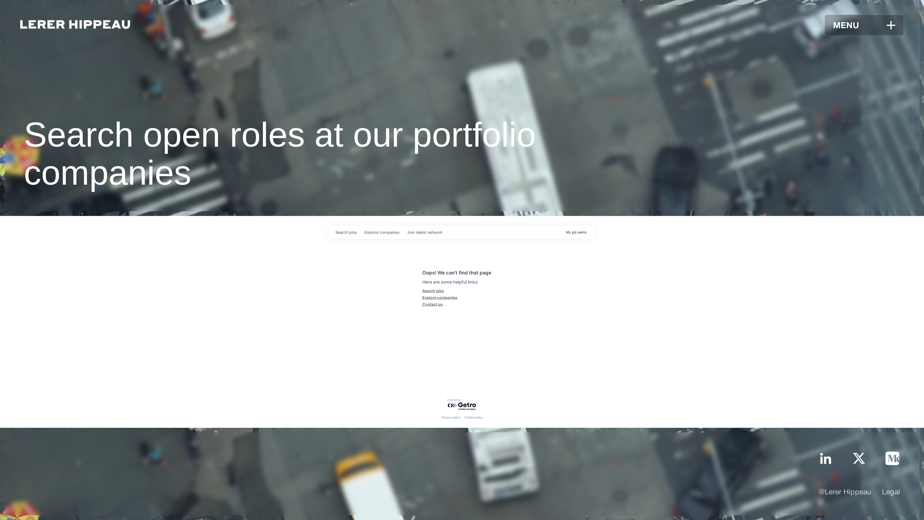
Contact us (432, 304)
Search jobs (433, 290)
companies (382, 232)
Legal (891, 492)
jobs (346, 232)
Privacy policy (451, 417)
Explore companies (439, 297)
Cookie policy (473, 417)
